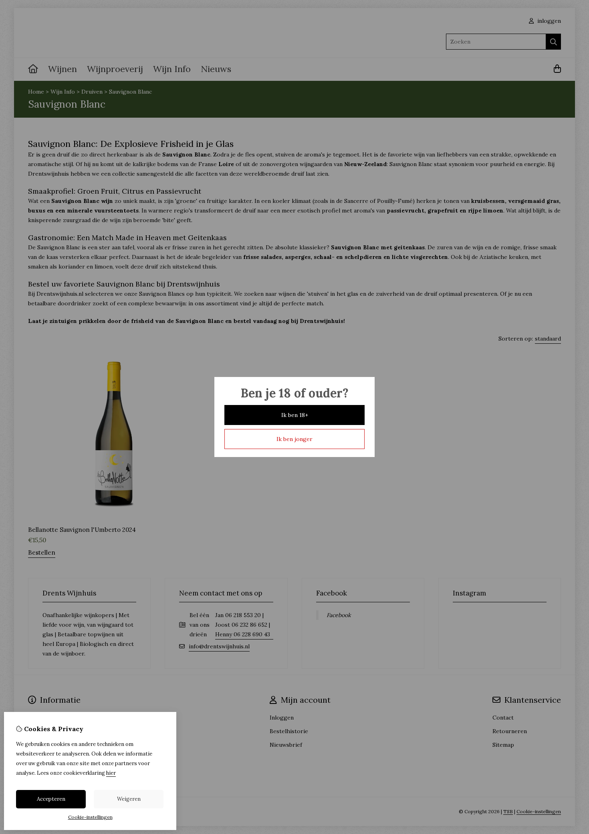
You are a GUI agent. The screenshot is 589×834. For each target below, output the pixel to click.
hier (111, 773)
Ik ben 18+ (294, 415)
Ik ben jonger (294, 439)
